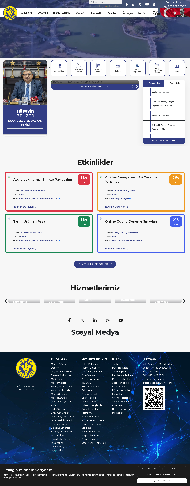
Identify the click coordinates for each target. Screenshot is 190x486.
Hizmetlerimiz (61, 13)
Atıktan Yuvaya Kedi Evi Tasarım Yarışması (131, 179)
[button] (49, 68)
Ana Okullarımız (90, 375)
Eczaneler (117, 405)
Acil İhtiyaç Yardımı (92, 371)
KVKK (54, 405)
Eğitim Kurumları (121, 390)
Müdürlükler (58, 379)
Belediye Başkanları (61, 431)
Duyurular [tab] (154, 83)
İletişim (142, 13)
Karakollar (117, 394)
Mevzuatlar (57, 450)
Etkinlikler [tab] (175, 83)
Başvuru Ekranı (158, 12)
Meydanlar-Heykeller (123, 375)
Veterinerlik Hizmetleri (94, 443)
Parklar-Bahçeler (121, 379)
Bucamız (43, 13)
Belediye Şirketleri (61, 428)
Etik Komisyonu (59, 424)
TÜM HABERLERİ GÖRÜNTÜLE (91, 86)
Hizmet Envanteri (91, 368)
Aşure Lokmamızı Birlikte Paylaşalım (42, 179)
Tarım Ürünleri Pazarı (30, 221)
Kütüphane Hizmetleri (94, 420)
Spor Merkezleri (120, 383)
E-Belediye (128, 12)
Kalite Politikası (90, 364)
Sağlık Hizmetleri (91, 431)
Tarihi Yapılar (119, 371)
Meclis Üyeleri (58, 383)
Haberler (111, 13)
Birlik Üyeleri (58, 409)
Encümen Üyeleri (60, 413)
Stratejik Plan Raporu (62, 386)
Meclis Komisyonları (61, 401)
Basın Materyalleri (60, 439)
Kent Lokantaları (90, 416)
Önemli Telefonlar (121, 398)
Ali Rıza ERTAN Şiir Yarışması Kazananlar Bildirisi (164, 127)
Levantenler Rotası (91, 424)
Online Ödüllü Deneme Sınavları (131, 221)
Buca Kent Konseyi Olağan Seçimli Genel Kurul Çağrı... (163, 104)
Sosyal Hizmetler (90, 435)
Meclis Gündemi (59, 394)
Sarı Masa (86, 428)
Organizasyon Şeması (62, 371)
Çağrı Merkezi (89, 398)
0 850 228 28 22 (176, 6)
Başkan (80, 13)
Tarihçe (116, 364)
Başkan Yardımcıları (61, 375)
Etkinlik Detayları (23, 206)
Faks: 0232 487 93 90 (154, 375)
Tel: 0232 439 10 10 (152, 371)
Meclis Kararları (59, 398)
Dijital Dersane (89, 401)
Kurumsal (26, 13)
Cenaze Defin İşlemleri (93, 394)
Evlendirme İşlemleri (93, 405)
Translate (114, 6)
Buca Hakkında (120, 368)
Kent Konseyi (58, 446)
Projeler (95, 13)
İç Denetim (57, 443)
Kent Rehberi (119, 386)
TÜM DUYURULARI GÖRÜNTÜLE (163, 141)
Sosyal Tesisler (89, 439)
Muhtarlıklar (57, 435)
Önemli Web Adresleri (123, 401)
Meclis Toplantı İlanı (160, 92)
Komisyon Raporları (61, 390)
